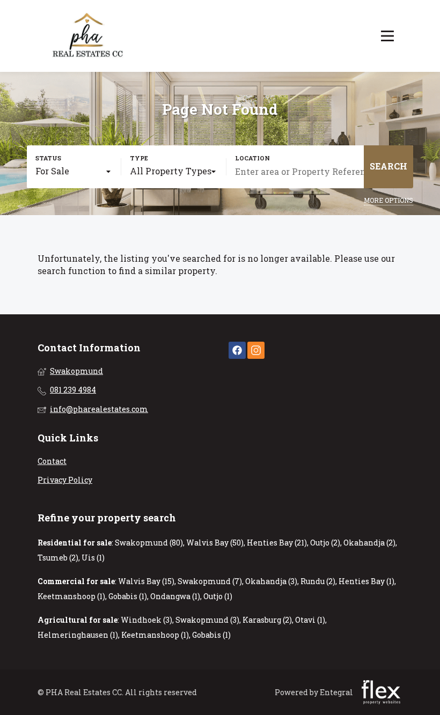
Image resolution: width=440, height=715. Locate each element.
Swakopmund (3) (207, 620)
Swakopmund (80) (149, 542)
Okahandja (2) (369, 542)
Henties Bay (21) (277, 542)
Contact (52, 461)
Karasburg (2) (267, 620)
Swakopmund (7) (210, 581)
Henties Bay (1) (366, 581)
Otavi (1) (310, 620)
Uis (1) (93, 557)
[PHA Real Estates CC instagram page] (256, 350)
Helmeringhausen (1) (78, 635)
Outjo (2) (325, 542)
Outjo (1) (217, 596)
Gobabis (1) (127, 596)
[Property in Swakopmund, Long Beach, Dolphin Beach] (89, 35)
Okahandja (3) (271, 581)
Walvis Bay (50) (215, 542)
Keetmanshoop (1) (71, 596)
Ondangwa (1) (175, 596)
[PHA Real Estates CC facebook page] (237, 350)
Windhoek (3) (146, 620)
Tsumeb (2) (58, 557)
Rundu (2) (317, 581)
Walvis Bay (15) (146, 581)
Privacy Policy (65, 480)
